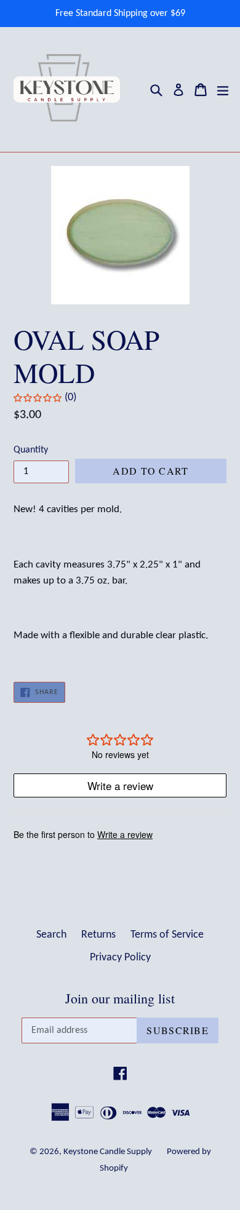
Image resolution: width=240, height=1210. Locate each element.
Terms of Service (167, 935)
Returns (98, 935)
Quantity (31, 450)
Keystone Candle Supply (107, 1152)
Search (51, 935)
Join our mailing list (120, 998)
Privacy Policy (120, 957)
